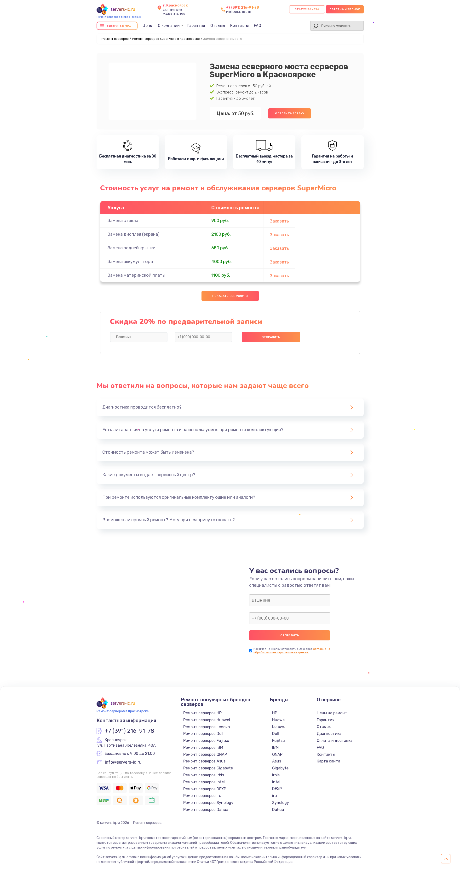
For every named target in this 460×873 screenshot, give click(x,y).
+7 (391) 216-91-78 (242, 8)
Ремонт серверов (115, 39)
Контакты (239, 25)
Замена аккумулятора (130, 261)
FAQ (257, 25)
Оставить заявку (289, 113)
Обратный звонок (344, 9)
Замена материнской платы (136, 275)
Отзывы (217, 25)
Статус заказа (307, 9)
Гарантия (196, 25)
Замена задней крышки (131, 248)
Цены (148, 25)
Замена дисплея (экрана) (134, 234)
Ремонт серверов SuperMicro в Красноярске (166, 39)
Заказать (279, 221)
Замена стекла (123, 220)
